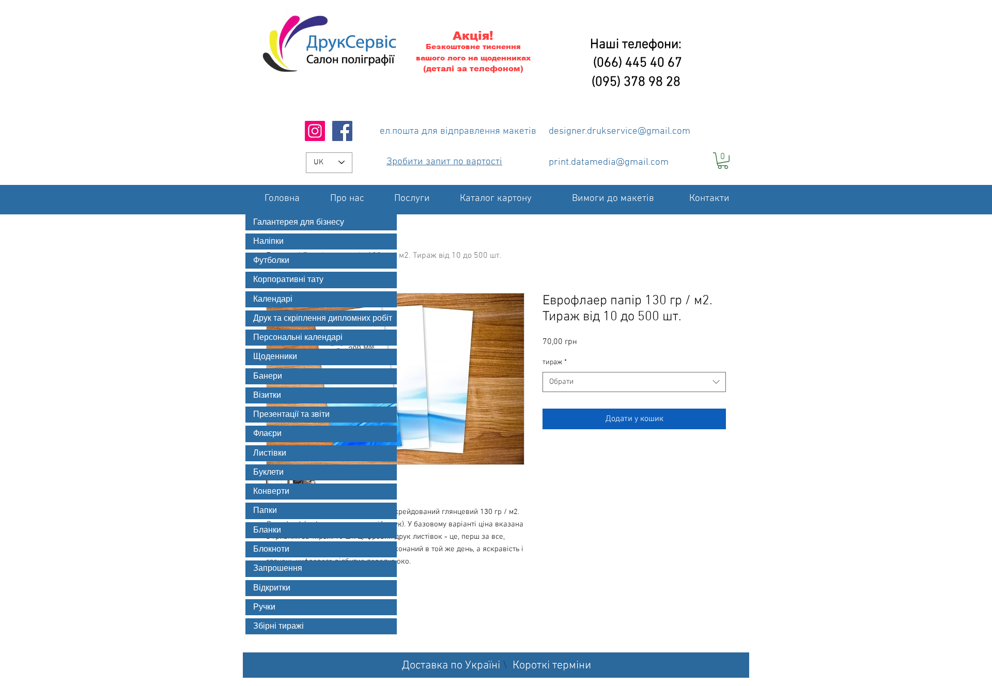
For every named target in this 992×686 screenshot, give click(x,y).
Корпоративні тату (288, 279)
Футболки (271, 260)
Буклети (268, 472)
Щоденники (275, 356)
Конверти (271, 491)
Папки (265, 510)
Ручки (264, 607)
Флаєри (267, 433)
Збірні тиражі (278, 626)
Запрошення (277, 568)
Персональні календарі (298, 337)
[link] (723, 160)
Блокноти (271, 549)
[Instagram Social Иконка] (315, 131)
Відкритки (271, 588)
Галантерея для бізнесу (298, 222)
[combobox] (634, 382)
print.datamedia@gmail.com (609, 162)
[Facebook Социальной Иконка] (342, 131)
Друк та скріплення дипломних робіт (322, 318)
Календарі (272, 299)
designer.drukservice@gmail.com (619, 131)
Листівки (269, 453)
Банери (267, 376)
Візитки (267, 395)
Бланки (267, 530)
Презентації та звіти (291, 414)
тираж (554, 362)
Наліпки (268, 241)
